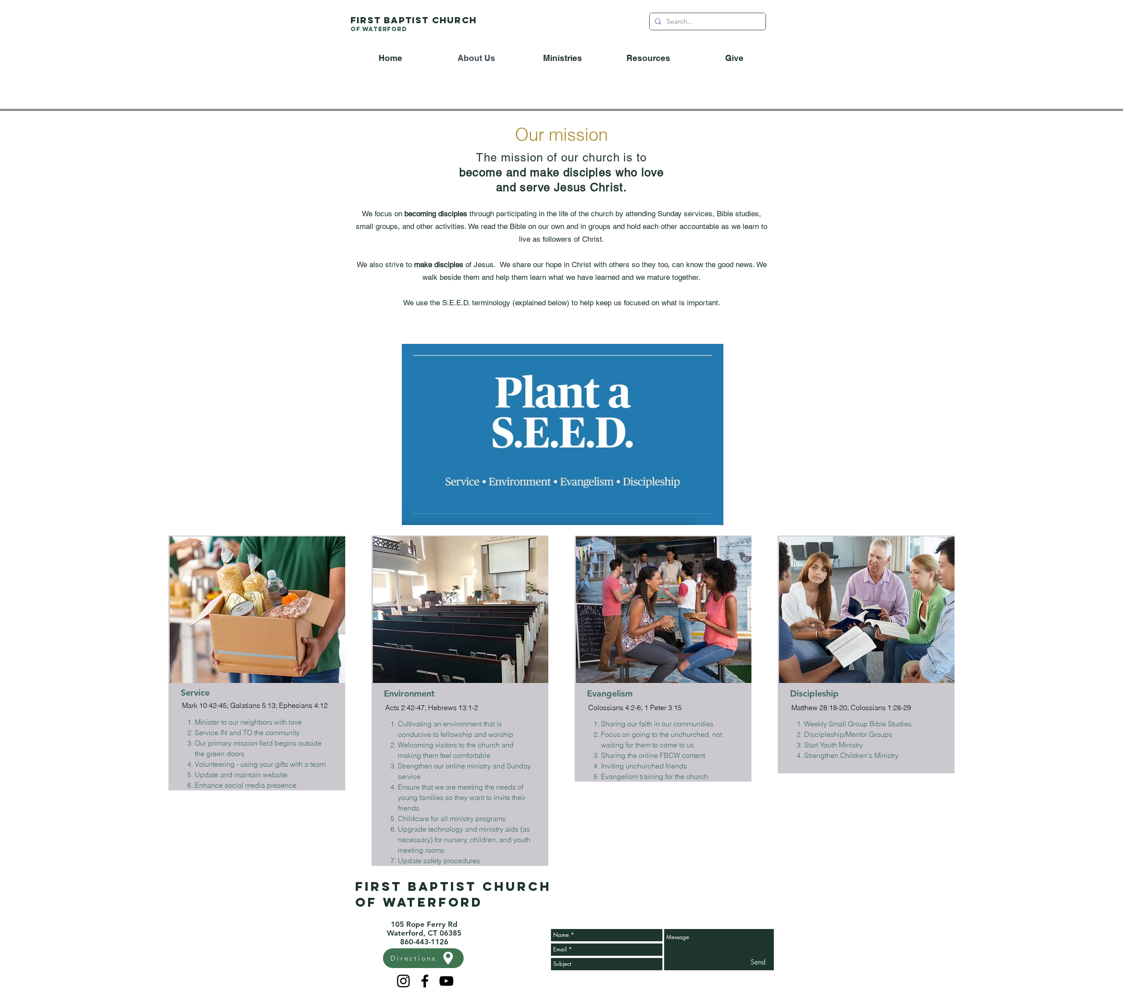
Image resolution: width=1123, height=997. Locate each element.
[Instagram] (403, 981)
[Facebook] (424, 981)
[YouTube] (446, 981)
